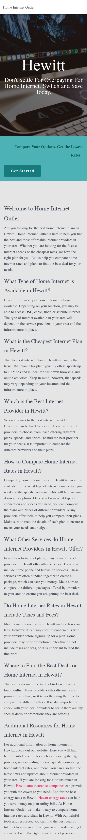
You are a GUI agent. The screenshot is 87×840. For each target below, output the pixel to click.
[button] (22, 171)
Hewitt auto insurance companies (40, 785)
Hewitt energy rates (52, 797)
